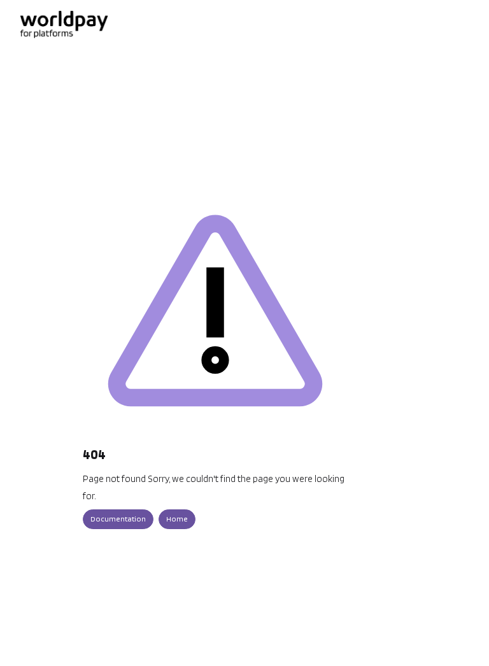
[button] (460, 634)
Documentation (118, 518)
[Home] (63, 24)
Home (177, 518)
